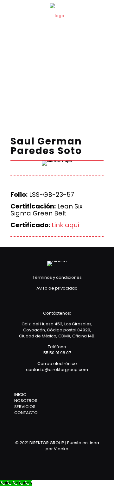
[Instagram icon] (69, 457)
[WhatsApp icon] (44, 457)
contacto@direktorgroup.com (57, 370)
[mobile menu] (105, 12)
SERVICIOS (24, 407)
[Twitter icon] (61, 457)
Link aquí (65, 225)
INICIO (20, 395)
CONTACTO (26, 413)
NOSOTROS (25, 401)
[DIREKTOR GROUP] (57, 16)
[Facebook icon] (52, 457)
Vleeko (61, 449)
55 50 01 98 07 (57, 353)
